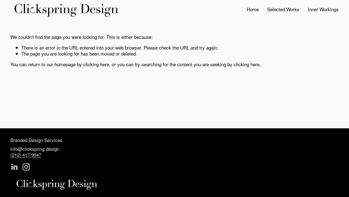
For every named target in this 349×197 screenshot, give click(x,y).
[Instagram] (26, 167)
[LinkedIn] (14, 167)
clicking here (96, 64)
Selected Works (283, 9)
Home (253, 9)
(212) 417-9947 (25, 155)
